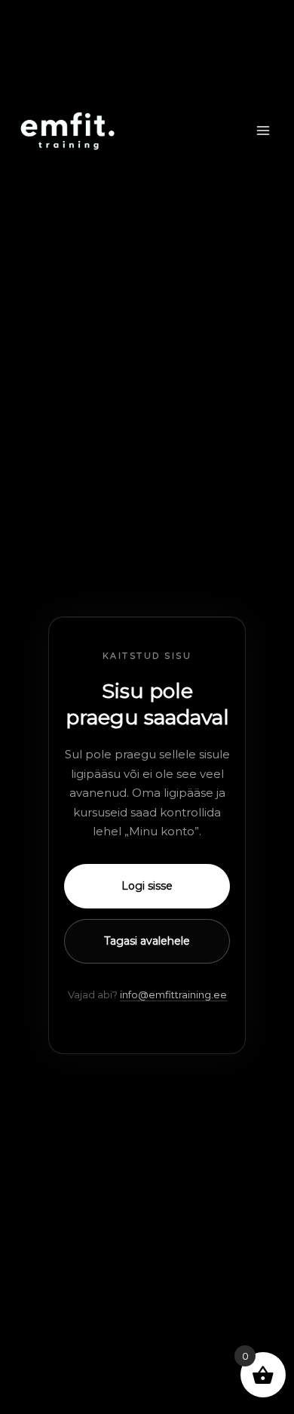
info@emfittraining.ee (173, 994)
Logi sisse (147, 886)
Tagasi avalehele (147, 941)
